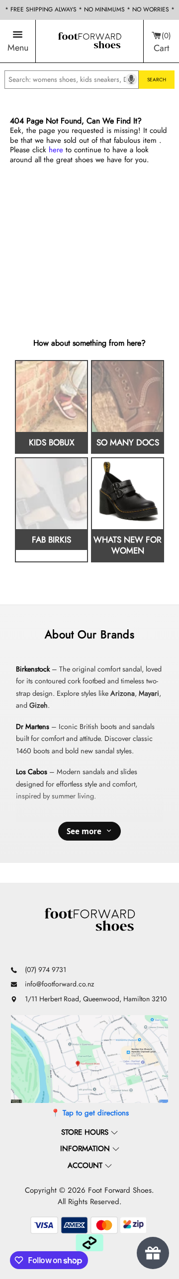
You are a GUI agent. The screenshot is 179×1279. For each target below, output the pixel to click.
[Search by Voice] (131, 79)
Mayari (149, 693)
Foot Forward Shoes (120, 1190)
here (56, 149)
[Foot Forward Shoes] (89, 41)
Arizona (122, 693)
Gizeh (38, 705)
